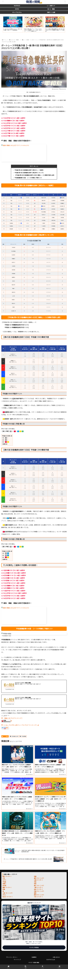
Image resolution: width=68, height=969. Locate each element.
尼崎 (35, 876)
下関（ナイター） (38, 887)
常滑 (4, 889)
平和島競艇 (23, 736)
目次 (31, 166)
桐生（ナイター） (7, 876)
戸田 (4, 878)
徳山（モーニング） (39, 885)
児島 (35, 882)
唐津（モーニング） (39, 895)
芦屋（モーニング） (39, 891)
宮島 (35, 884)
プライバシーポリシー (12, 957)
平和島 (4, 882)
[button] (62, 515)
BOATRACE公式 (51, 959)
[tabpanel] (13, 24)
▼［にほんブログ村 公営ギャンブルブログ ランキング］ (19, 725)
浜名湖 (4, 885)
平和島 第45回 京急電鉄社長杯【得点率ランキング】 (29, 173)
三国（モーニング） (8, 893)
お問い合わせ (56, 957)
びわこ (4, 895)
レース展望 (5, 736)
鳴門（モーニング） (39, 878)
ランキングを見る (34, 947)
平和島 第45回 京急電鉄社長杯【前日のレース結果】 (29, 170)
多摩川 (4, 884)
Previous (1, 24)
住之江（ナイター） (8, 897)
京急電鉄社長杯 (14, 736)
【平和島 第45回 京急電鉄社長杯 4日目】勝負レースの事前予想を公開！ (35, 175)
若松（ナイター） (38, 889)
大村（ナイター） (38, 897)
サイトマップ (17, 959)
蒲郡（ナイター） (7, 887)
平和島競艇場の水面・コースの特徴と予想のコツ (28, 178)
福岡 (35, 893)
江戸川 (4, 880)
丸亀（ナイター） (38, 880)
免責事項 (34, 957)
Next (67, 24)
